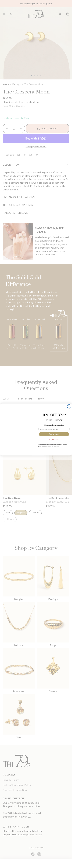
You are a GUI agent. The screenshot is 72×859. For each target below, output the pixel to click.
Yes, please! (54, 434)
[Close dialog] (69, 406)
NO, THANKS (54, 440)
